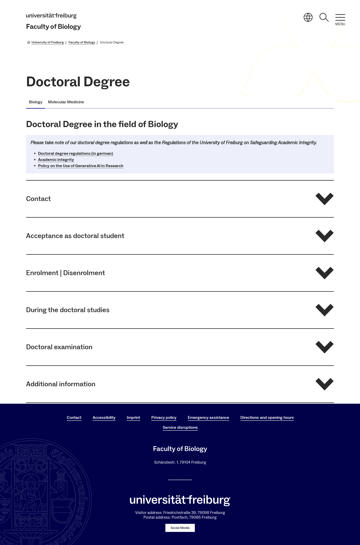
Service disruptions (180, 427)
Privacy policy (163, 417)
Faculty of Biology (53, 26)
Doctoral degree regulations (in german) (75, 153)
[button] (180, 199)
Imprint (133, 417)
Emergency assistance (208, 417)
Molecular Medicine (66, 102)
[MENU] (340, 17)
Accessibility (104, 417)
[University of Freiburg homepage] (51, 16)
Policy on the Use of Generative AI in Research (80, 165)
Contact (74, 417)
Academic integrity (56, 159)
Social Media (180, 528)
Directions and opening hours (267, 417)
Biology (35, 102)
